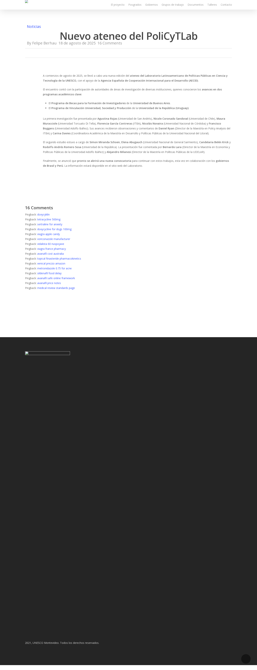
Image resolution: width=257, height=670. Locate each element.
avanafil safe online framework (56, 278)
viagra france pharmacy (51, 249)
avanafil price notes (49, 283)
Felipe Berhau (44, 43)
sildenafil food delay (49, 273)
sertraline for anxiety (49, 224)
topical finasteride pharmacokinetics (59, 258)
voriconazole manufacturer (53, 239)
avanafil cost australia (50, 253)
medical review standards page (56, 288)
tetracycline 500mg (48, 219)
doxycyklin (43, 214)
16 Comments (109, 43)
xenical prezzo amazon (51, 263)
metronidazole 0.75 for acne (54, 268)
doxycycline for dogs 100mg (54, 229)
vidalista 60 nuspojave (50, 244)
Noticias (34, 26)
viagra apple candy (48, 234)
